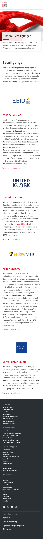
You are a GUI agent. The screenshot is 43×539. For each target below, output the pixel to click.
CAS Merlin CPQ (8, 410)
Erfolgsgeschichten (9, 423)
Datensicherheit (8, 482)
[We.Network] (16, 506)
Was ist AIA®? (7, 438)
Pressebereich (7, 499)
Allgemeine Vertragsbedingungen (13, 526)
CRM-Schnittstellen (9, 419)
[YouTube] (12, 506)
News (4, 492)
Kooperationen (7, 487)
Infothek (5, 431)
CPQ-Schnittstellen (8, 421)
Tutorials (5, 459)
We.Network (7, 414)
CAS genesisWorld (8, 407)
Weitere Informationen (11, 168)
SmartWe (5, 412)
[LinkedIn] (4, 506)
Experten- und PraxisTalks (11, 457)
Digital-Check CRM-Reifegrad (12, 433)
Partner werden (8, 466)
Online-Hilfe (6, 450)
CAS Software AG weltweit (11, 489)
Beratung (6, 461)
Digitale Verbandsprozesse (11, 442)
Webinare (6, 454)
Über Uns (6, 478)
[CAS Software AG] (5, 4)
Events (5, 494)
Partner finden (7, 464)
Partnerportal (7, 468)
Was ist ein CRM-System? (10, 435)
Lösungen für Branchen (10, 416)
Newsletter (6, 496)
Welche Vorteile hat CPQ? (11, 440)
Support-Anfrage (8, 452)
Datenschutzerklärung (10, 522)
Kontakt (5, 501)
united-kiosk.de (23, 224)
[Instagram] (8, 506)
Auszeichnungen (8, 485)
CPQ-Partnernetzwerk (10, 470)
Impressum (6, 518)
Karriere (5, 480)
